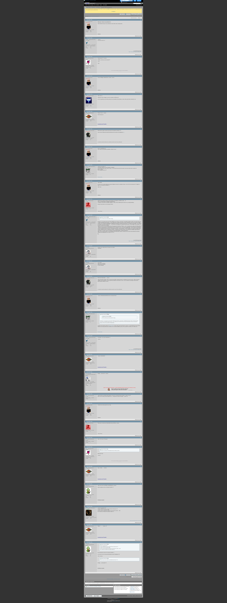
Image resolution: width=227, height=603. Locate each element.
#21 (140, 393)
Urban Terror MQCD (130, 595)
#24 (140, 437)
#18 (140, 335)
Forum (87, 3)
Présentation (98, 7)
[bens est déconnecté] (88, 62)
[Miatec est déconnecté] (89, 513)
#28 (140, 506)
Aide (135, 0)
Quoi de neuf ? (92, 3)
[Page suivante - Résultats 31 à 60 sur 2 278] (133, 14)
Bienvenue (93, 7)
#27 (140, 483)
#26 (140, 466)
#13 (140, 245)
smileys (132, 587)
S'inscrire (139, 0)
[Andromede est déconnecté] (88, 252)
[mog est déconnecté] (88, 205)
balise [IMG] (132, 588)
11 (128, 14)
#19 (140, 354)
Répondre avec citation (138, 54)
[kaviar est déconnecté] (88, 134)
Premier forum (111, 325)
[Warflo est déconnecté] (88, 170)
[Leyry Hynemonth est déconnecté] (88, 378)
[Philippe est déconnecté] (87, 42)
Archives (135, 595)
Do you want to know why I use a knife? (135, 520)
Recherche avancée (139, 4)
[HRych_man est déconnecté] (88, 491)
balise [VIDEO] (133, 589)
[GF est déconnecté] (89, 26)
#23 (140, 421)
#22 (140, 403)
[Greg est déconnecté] (89, 100)
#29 (140, 524)
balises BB (132, 586)
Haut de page (139, 576)
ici (123, 132)
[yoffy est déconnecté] (89, 116)
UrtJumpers (99, 586)
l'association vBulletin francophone (116, 601)
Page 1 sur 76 (123, 14)
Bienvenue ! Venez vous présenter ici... (94, 16)
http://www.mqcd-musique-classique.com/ (135, 51)
